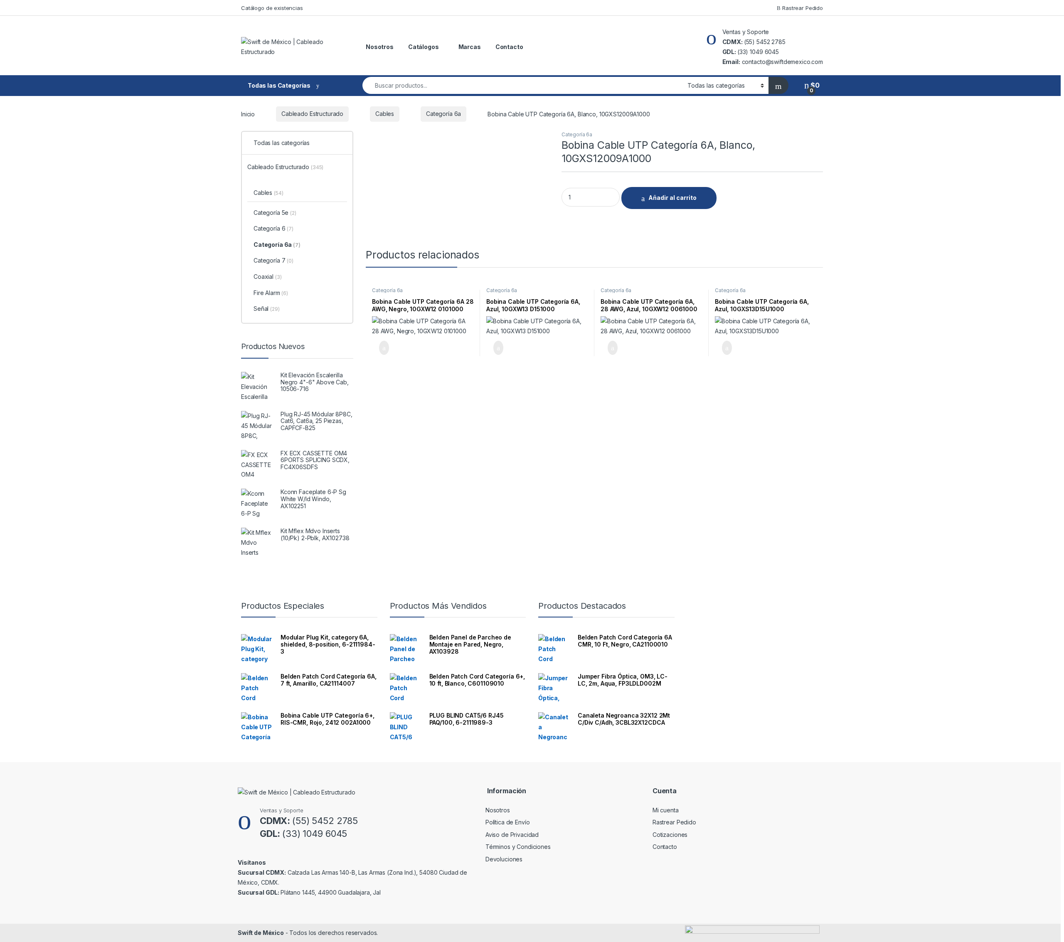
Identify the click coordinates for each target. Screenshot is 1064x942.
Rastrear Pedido (802, 8)
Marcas (469, 46)
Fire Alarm (271, 292)
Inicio (248, 113)
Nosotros (380, 46)
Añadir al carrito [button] (380, 348)
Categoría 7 (273, 260)
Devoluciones (503, 859)
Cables (384, 113)
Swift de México (261, 932)
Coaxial (267, 276)
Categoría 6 (273, 228)
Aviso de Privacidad (512, 834)
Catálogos (423, 46)
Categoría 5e (275, 212)
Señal (267, 308)
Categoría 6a (443, 113)
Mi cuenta (666, 810)
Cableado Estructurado (312, 113)
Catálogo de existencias (272, 8)
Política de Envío (507, 822)
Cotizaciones (670, 834)
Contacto (509, 46)
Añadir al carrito (672, 197)
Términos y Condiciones (518, 846)
